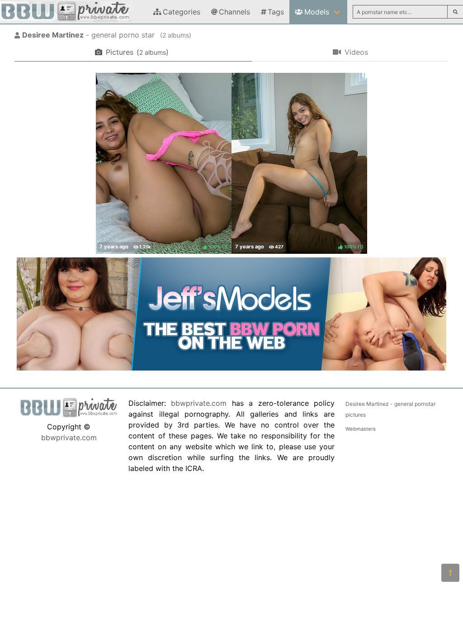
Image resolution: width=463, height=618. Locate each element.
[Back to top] (450, 573)
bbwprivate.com (69, 437)
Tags (276, 11)
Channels (234, 11)
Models (316, 11)
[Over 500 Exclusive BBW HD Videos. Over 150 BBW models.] (231, 367)
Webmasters (360, 429)
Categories (181, 11)
